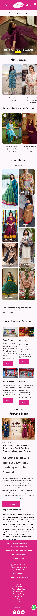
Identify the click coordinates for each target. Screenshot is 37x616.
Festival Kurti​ (11, 527)
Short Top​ (30, 527)
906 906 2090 (10, 395)
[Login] (27, 5)
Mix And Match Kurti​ (13, 522)
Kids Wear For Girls (15, 524)
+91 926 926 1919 (20, 565)
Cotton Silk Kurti (14, 532)
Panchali (12, 98)
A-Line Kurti (24, 519)
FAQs (18, 601)
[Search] (6, 5)
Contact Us (18, 586)
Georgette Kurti (12, 539)
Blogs (18, 599)
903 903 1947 (10, 358)
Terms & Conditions (18, 589)
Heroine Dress (21, 527)
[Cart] (33, 5)
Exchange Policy (18, 594)
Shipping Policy (18, 596)
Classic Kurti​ (11, 514)
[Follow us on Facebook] (14, 612)
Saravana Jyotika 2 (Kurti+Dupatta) (12, 148)
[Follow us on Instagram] (18, 612)
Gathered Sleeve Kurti (18, 536)
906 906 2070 (26, 397)
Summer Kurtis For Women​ (18, 534)
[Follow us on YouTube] (23, 612)
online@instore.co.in (20, 567)
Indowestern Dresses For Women (13, 529)
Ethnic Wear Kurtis (22, 517)
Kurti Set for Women (23, 514)
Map (8, 363)
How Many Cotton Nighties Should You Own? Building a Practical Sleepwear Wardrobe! (17, 448)
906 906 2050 (26, 357)
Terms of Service (18, 591)
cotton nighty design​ (9, 442)
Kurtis (4, 514)
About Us (18, 584)
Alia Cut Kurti (15, 519)
